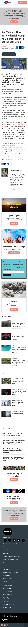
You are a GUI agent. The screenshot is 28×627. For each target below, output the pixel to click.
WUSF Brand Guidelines (8, 604)
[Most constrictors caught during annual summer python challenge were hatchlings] (6, 361)
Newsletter (5, 553)
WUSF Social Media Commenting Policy (14, 497)
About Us (5, 546)
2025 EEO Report (7, 582)
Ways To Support (7, 598)
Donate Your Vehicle (8, 588)
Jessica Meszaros (6, 45)
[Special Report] (14, 205)
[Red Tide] (14, 290)
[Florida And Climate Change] (14, 236)
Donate (23, 2)
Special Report (14, 215)
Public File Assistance (8, 578)
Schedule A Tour (7, 607)
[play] (2, 625)
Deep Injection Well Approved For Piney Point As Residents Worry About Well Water (13, 458)
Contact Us (5, 550)
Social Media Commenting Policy (10, 559)
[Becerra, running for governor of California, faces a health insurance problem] (6, 403)
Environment (9, 159)
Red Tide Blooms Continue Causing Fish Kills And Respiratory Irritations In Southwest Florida (14, 442)
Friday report (19, 99)
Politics (13, 345)
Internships (5, 566)
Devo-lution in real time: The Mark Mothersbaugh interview (19, 337)
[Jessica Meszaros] (4, 172)
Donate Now (14, 518)
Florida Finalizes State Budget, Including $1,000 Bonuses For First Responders (12, 450)
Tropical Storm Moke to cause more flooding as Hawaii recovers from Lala (19, 413)
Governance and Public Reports (10, 572)
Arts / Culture (15, 334)
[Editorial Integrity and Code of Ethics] (14, 468)
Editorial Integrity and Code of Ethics (14, 475)
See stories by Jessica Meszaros (16, 188)
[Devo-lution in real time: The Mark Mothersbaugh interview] (6, 336)
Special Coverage (14, 253)
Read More (14, 223)
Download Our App (7, 594)
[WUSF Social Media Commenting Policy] (14, 491)
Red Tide (14, 301)
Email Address (7, 269)
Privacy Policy (6, 601)
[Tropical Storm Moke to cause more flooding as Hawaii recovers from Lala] (6, 414)
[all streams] (26, 625)
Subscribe (14, 22)
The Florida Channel (7, 569)
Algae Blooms (20, 159)
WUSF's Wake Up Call (14, 11)
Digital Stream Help (7, 585)
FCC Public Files (6, 575)
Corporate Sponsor (7, 591)
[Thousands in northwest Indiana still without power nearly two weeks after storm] (6, 381)
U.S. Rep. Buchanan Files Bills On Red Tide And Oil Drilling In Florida (13, 434)
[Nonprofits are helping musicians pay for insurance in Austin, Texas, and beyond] (6, 392)
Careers (5, 562)
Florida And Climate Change (14, 247)
